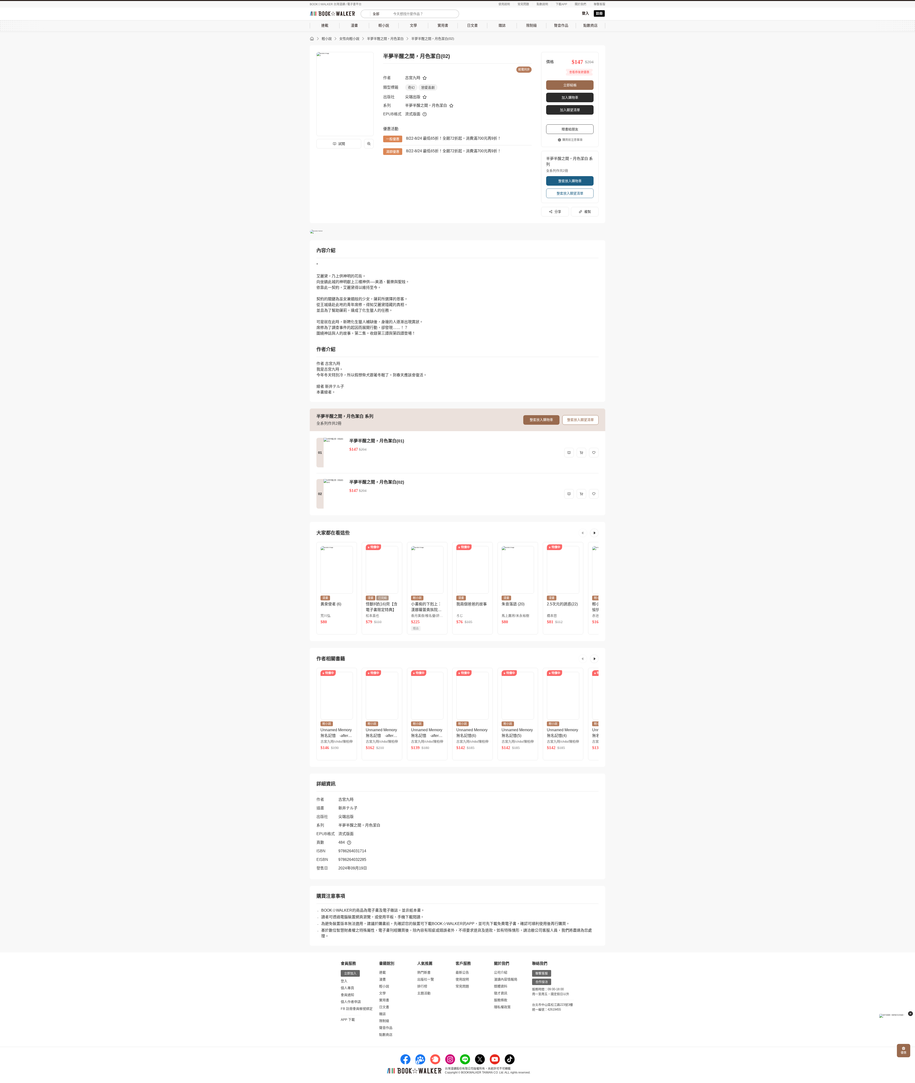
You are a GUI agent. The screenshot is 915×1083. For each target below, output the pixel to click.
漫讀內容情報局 (505, 979)
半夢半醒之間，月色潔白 (385, 38)
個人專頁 (347, 988)
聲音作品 (385, 1028)
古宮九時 (412, 78)
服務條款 (500, 1000)
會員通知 (347, 995)
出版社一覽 (425, 979)
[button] (583, 533)
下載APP (561, 4)
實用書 (384, 1000)
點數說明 (542, 4)
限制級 (384, 1021)
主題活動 (424, 993)
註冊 (599, 13)
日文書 (384, 1007)
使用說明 (504, 4)
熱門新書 (424, 972)
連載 (382, 972)
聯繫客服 (599, 4)
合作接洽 (541, 982)
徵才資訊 (500, 993)
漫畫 (382, 979)
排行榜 (422, 986)
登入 (585, 13)
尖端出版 (412, 97)
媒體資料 (500, 986)
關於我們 (580, 4)
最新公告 (462, 972)
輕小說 (327, 38)
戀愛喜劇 (428, 87)
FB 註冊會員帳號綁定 (357, 1009)
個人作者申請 (351, 1002)
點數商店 (385, 1035)
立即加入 (350, 973)
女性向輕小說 (349, 38)
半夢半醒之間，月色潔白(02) (432, 38)
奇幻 (411, 87)
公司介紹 (500, 972)
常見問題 (523, 4)
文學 (382, 993)
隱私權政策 (502, 1007)
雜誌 (382, 1014)
